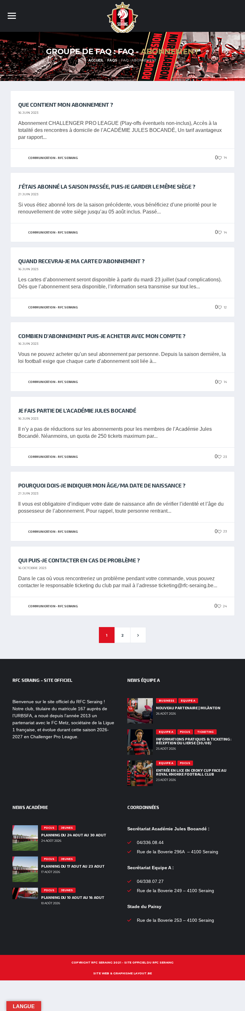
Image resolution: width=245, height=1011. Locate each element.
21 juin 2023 (28, 194)
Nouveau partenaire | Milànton (188, 707)
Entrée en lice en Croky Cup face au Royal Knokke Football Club (191, 772)
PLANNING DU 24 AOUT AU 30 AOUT (73, 835)
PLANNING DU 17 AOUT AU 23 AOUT (72, 866)
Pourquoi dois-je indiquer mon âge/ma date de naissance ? (102, 485)
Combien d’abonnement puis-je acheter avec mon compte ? (102, 335)
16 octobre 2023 (32, 568)
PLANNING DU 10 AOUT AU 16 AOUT (72, 897)
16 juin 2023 (28, 113)
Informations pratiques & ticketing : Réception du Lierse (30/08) (194, 741)
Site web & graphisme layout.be (122, 973)
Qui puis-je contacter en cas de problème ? (79, 560)
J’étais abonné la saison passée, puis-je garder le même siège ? (106, 186)
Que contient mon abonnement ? (65, 104)
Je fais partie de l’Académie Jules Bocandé (77, 410)
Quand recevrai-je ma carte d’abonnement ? (81, 260)
